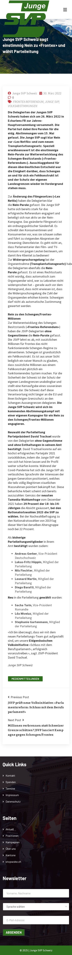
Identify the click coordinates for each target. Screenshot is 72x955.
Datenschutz (13, 801)
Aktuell (10, 829)
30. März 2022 (52, 93)
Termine (10, 788)
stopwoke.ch (13, 861)
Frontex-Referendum (28, 102)
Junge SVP (52, 102)
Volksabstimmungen (22, 106)
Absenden (14, 932)
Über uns (11, 848)
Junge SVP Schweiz (24, 93)
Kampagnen (13, 842)
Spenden (11, 782)
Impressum (12, 795)
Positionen (12, 835)
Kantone (11, 855)
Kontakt (10, 775)
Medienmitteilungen (25, 678)
